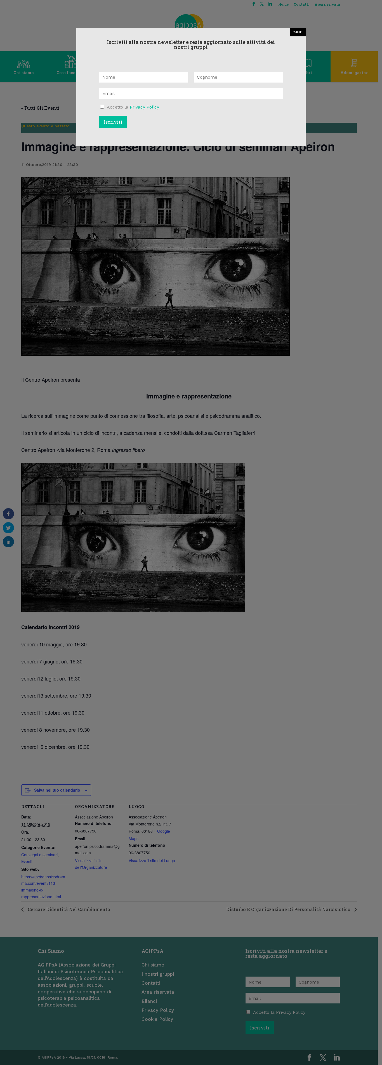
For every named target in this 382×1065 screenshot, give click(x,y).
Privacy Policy (144, 107)
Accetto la (133, 107)
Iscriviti (113, 122)
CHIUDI (298, 32)
